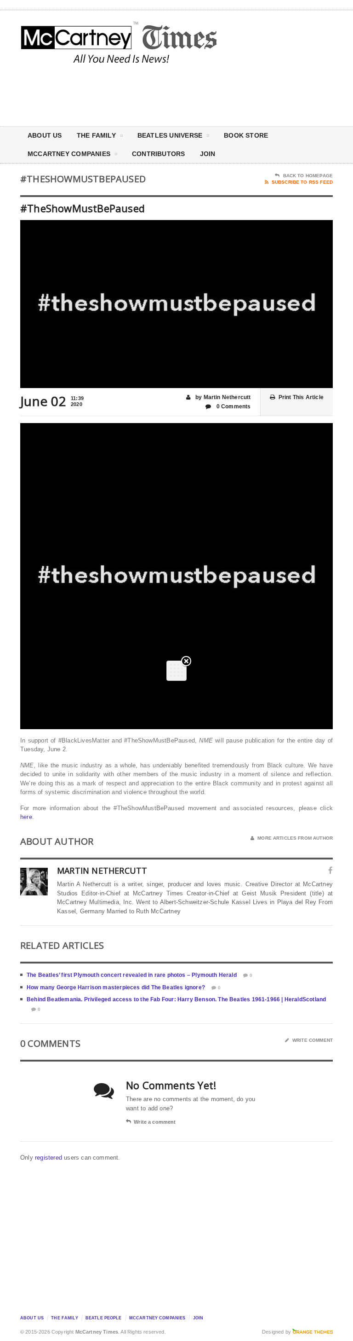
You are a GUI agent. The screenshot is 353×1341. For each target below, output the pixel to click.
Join (208, 153)
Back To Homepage (308, 175)
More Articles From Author (295, 838)
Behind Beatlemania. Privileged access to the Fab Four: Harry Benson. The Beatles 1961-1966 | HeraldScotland (176, 999)
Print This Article (301, 397)
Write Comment (312, 1040)
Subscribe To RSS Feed (302, 182)
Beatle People (103, 1318)
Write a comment (155, 1122)
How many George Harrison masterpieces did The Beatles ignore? (116, 987)
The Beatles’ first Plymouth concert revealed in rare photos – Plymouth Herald (132, 975)
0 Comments (233, 406)
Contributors (158, 153)
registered (49, 1157)
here (26, 816)
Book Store (246, 135)
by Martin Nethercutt (222, 397)
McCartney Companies (157, 1318)
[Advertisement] (254, 94)
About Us (45, 135)
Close (186, 662)
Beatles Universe (169, 135)
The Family (96, 135)
